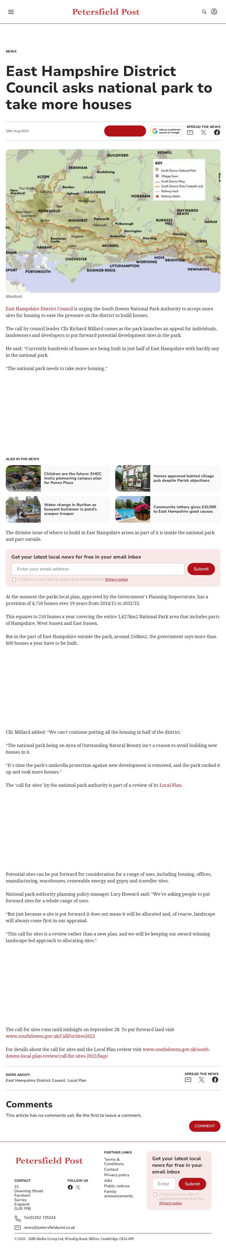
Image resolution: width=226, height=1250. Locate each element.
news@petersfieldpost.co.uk (49, 1227)
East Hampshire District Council (39, 308)
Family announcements (118, 1194)
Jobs (108, 1180)
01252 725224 (42, 1217)
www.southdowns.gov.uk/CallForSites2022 (50, 1036)
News (11, 51)
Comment (205, 1126)
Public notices (117, 1186)
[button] (11, 12)
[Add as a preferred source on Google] (166, 131)
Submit (201, 569)
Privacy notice (116, 579)
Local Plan (170, 785)
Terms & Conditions (114, 1162)
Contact (111, 1169)
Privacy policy (116, 1175)
